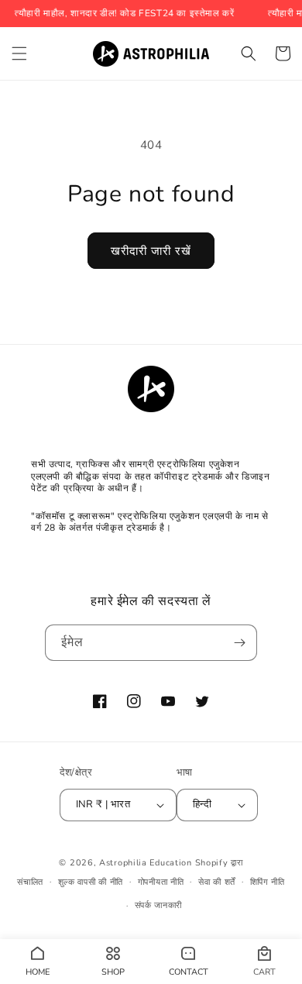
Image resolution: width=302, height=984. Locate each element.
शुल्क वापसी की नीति (90, 882)
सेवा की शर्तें (216, 882)
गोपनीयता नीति (161, 882)
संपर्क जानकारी (159, 905)
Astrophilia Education (146, 863)
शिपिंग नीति (267, 882)
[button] (19, 53)
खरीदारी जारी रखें (151, 251)
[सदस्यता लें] (239, 642)
